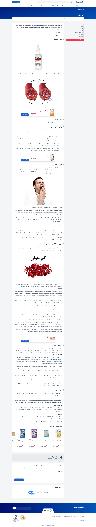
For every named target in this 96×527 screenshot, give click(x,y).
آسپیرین (55, 361)
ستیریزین (40, 370)
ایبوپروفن (51, 361)
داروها (79, 9)
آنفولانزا (17, 305)
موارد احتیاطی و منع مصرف (78, 32)
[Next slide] (15, 438)
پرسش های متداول (67, 516)
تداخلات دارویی (80, 34)
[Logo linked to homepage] (80, 2)
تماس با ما (53, 516)
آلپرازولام (34, 368)
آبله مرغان (18, 284)
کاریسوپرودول (59, 370)
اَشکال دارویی (80, 26)
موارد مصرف (81, 24)
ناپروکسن (47, 361)
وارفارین (37, 359)
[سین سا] (48, 510)
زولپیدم (28, 368)
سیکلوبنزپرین (54, 370)
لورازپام (31, 368)
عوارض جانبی (80, 30)
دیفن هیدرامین (35, 370)
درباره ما (59, 516)
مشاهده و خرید (24, 114)
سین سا (82, 9)
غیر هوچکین (58, 27)
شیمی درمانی (36, 25)
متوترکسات (60, 363)
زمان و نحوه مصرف (80, 28)
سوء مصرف (81, 36)
